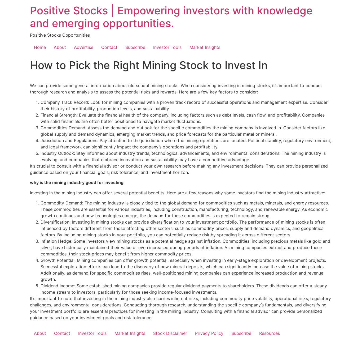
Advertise (83, 47)
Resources (269, 333)
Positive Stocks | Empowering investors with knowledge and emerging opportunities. (171, 17)
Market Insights (204, 47)
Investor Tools (167, 47)
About (60, 47)
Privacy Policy (209, 333)
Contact (109, 47)
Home (40, 47)
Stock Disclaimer (170, 333)
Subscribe (135, 47)
